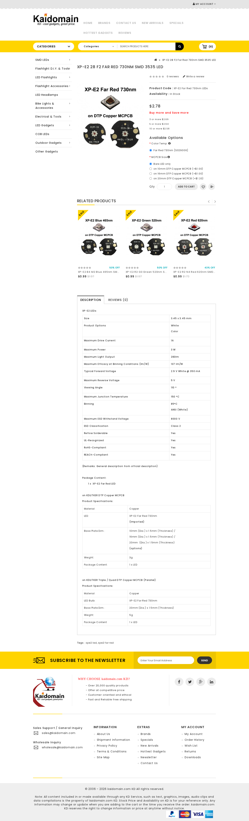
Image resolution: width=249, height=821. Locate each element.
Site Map (103, 757)
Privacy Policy (107, 746)
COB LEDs (42, 134)
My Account (194, 734)
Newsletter (149, 757)
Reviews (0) (118, 300)
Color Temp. (159, 143)
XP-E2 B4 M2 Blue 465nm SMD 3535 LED (105, 272)
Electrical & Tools (48, 117)
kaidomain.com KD (122, 789)
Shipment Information (113, 740)
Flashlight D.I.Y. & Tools (52, 69)
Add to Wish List (203, 186)
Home (87, 23)
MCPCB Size (159, 157)
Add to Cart (186, 186)
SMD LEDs (42, 60)
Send (204, 660)
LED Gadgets (44, 125)
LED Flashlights (46, 77)
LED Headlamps (46, 95)
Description (90, 300)
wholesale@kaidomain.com (62, 747)
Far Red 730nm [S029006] (170, 150)
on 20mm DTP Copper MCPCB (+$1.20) (178, 178)
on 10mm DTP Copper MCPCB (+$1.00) (178, 168)
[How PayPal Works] (189, 814)
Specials (176, 23)
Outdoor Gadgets (48, 143)
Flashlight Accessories (51, 86)
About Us (103, 734)
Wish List (191, 746)
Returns (190, 751)
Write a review (194, 76)
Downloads (193, 757)
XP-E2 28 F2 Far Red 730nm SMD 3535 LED (189, 60)
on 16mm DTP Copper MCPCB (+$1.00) (178, 173)
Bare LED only (162, 164)
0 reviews (173, 76)
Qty (152, 186)
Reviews (124, 33)
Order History (194, 740)
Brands (104, 23)
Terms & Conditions (112, 751)
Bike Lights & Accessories (44, 106)
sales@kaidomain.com (58, 733)
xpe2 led (91, 642)
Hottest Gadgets (98, 33)
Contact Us (126, 23)
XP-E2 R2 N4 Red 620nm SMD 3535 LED (199, 272)
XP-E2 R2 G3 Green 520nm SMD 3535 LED (154, 272)
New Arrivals (153, 23)
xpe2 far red (106, 642)
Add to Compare (211, 186)
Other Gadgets (46, 151)
